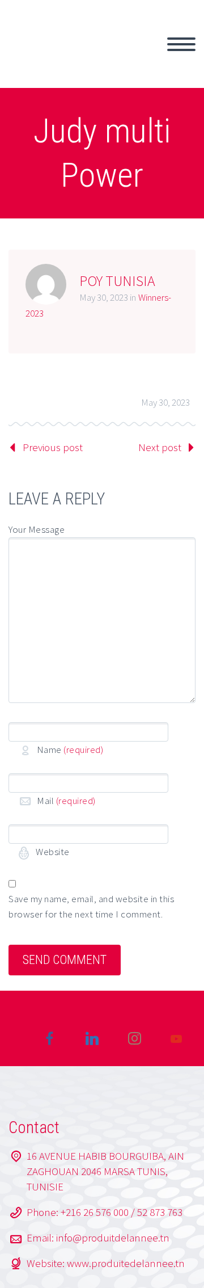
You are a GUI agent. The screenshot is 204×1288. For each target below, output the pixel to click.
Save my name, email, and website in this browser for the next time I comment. (91, 906)
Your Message (36, 529)
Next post (159, 447)
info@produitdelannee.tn (112, 1237)
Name (70, 749)
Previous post (53, 447)
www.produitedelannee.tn (126, 1263)
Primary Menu (181, 44)
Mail (66, 800)
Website (52, 851)
